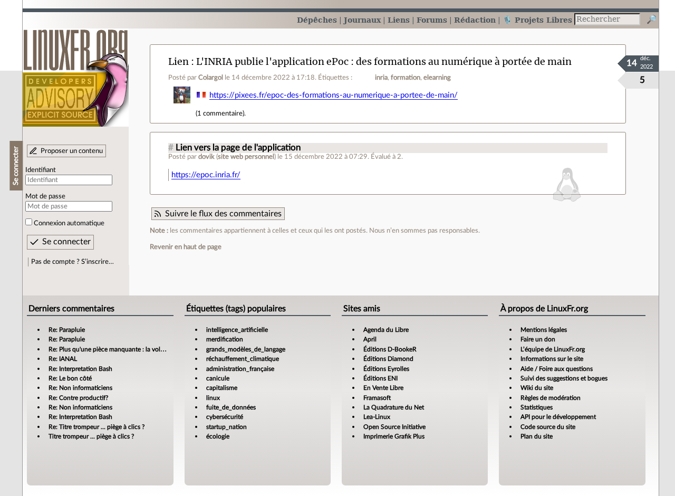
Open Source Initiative (394, 427)
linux (213, 398)
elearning (437, 77)
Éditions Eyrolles (386, 369)
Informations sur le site (551, 359)
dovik (206, 157)
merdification (224, 339)
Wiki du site (536, 388)
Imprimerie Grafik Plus (394, 436)
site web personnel (246, 157)
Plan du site (536, 436)
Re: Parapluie (67, 330)
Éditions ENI (380, 378)
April (370, 339)
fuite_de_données (231, 407)
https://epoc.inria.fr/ (205, 175)
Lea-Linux (376, 417)
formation (405, 77)
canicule (217, 378)
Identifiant (40, 170)
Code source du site (547, 427)
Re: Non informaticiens (80, 388)
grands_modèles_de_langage (245, 349)
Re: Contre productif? (78, 398)
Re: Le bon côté (70, 378)
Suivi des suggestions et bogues (564, 378)
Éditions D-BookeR (390, 349)
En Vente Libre (383, 388)
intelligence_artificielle (237, 330)
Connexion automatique (69, 223)
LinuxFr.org (76, 73)
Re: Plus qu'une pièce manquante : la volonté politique (124, 349)
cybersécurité (224, 417)
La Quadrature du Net (393, 407)
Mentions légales (543, 330)
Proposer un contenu (72, 151)
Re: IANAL (63, 359)
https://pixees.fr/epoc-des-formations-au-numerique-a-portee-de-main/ (333, 95)
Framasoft (377, 398)
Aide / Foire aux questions (556, 369)
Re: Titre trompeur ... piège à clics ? (96, 427)
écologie (217, 436)
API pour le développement (558, 417)
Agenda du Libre (386, 330)
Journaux (362, 19)
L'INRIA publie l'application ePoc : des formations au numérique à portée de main (384, 61)
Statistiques (536, 407)
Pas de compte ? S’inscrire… (72, 262)
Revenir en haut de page (185, 247)
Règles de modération (550, 398)
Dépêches (317, 19)
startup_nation (226, 427)
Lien (178, 61)
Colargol (210, 77)
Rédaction (475, 19)
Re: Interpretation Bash (80, 369)
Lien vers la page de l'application (238, 148)
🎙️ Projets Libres (537, 19)
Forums (432, 19)
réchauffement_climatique (242, 359)
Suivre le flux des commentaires (223, 213)
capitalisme (221, 388)
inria (381, 77)
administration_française (240, 369)
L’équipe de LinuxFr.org (552, 349)
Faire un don (537, 339)
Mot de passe (45, 196)
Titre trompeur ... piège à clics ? (91, 436)
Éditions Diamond (388, 359)
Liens (399, 19)
